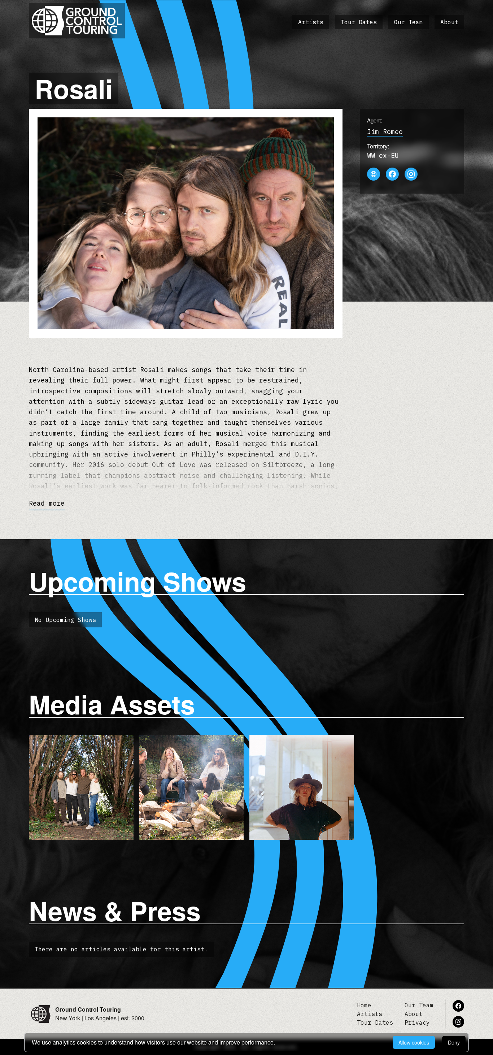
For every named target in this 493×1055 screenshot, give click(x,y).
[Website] (373, 174)
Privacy (417, 1022)
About (449, 22)
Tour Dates (359, 22)
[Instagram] (411, 174)
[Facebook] (392, 174)
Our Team (408, 22)
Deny (454, 1042)
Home (364, 1005)
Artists (310, 22)
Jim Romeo (385, 131)
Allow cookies (413, 1042)
